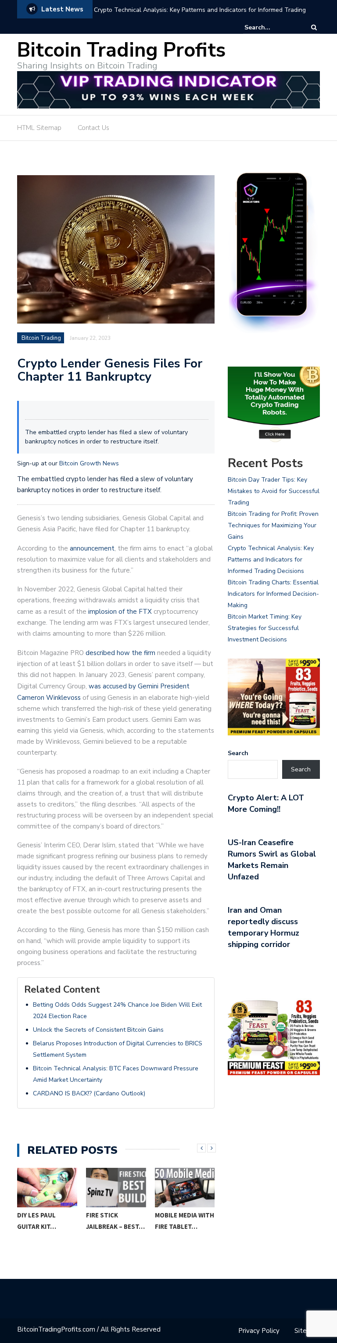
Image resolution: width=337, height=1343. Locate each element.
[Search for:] (271, 27)
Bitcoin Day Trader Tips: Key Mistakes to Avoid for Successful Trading (273, 491)
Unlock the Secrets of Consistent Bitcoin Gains (98, 1030)
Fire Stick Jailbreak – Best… (115, 1221)
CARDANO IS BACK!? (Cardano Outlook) (89, 1093)
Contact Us (93, 127)
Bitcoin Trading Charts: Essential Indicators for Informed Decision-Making (273, 593)
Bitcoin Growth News (89, 463)
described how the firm (120, 652)
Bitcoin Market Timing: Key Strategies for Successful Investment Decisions (264, 628)
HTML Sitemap (39, 127)
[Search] (314, 27)
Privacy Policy (259, 1330)
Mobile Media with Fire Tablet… (184, 1221)
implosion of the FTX (120, 611)
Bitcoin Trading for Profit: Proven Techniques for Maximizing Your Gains (273, 525)
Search (238, 753)
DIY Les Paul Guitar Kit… (36, 1221)
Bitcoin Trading (41, 338)
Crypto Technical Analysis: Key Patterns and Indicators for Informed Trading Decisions (200, 15)
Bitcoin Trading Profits (121, 50)
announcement (92, 548)
